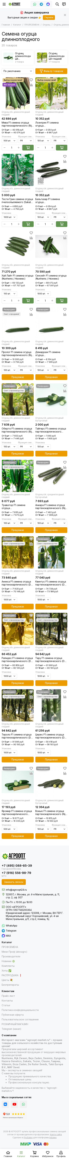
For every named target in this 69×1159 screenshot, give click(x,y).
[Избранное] (31, 79)
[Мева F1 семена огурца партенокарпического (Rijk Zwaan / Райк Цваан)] (18, 93)
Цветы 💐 (7, 980)
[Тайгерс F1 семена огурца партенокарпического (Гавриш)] (51, 399)
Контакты (7, 1000)
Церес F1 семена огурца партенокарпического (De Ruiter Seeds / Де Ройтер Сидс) (50, 736)
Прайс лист (8, 995)
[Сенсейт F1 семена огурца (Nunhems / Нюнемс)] (51, 246)
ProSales (28, 1137)
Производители (11, 956)
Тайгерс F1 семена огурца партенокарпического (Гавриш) (50, 430)
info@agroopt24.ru (16, 889)
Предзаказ (17, 377)
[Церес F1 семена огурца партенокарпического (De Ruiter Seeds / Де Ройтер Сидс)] (51, 705)
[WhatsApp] (34, 4)
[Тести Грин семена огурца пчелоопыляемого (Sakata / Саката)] (18, 170)
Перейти (49, 17)
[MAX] (48, 4)
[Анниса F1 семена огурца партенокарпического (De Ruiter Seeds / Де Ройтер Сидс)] (18, 552)
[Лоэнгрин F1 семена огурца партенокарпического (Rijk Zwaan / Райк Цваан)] (51, 93)
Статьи (6, 1005)
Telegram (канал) (11, 1028)
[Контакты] (64, 4)
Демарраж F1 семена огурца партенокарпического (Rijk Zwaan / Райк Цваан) (51, 354)
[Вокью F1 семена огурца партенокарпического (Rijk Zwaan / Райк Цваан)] (51, 782)
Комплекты (8, 965)
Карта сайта (56, 1134)
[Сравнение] (31, 84)
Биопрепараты (10, 984)
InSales (53, 1137)
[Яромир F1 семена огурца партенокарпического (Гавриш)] (18, 782)
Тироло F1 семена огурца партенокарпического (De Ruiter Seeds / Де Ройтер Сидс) (17, 736)
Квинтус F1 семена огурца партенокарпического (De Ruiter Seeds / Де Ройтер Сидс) (50, 583)
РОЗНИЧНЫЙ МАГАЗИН (15, 1024)
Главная (6, 24)
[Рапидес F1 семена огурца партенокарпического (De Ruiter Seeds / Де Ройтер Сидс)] (18, 629)
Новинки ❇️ (8, 961)
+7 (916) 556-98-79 (16, 873)
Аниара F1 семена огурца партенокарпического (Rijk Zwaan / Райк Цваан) (51, 507)
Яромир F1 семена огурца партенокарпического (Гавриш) (17, 813)
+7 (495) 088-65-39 (17, 865)
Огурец (46, 24)
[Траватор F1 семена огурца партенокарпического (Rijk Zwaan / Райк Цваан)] (18, 476)
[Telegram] (41, 4)
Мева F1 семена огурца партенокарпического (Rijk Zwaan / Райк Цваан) (17, 124)
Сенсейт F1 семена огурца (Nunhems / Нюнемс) (50, 277)
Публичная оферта (13, 1014)
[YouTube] (14, 1104)
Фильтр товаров (53, 71)
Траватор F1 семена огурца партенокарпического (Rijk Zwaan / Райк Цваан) (17, 507)
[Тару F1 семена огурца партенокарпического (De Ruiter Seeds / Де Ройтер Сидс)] (51, 629)
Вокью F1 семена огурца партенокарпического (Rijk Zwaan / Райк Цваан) (51, 813)
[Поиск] (57, 4)
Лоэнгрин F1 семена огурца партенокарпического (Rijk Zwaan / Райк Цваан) (51, 124)
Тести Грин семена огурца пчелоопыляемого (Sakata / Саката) (18, 201)
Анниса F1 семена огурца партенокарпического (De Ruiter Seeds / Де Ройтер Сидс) (17, 583)
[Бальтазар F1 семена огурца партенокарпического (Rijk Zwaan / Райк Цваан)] (51, 170)
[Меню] (4, 4)
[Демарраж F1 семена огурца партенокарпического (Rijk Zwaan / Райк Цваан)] (51, 323)
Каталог (17, 24)
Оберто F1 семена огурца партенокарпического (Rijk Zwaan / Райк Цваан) (17, 430)
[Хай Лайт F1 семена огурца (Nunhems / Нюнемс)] (18, 246)
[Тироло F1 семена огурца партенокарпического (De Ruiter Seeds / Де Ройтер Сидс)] (18, 705)
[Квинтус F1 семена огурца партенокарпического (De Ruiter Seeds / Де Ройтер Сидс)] (51, 552)
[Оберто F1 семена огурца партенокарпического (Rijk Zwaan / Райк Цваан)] (18, 399)
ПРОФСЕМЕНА (31, 24)
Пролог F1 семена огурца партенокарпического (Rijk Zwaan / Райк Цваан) (17, 354)
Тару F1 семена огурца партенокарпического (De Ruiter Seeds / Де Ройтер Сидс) (50, 660)
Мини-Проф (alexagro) (14, 951)
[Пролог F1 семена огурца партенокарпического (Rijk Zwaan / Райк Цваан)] (18, 323)
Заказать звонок (13, 881)
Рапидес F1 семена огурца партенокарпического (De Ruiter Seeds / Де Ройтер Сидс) (17, 660)
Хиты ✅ (6, 970)
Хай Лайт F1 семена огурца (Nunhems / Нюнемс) (17, 277)
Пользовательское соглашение (20, 1019)
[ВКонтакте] (5, 1104)
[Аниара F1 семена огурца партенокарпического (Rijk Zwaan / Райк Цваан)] (51, 476)
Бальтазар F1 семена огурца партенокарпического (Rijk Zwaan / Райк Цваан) (51, 201)
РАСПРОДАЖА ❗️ (12, 975)
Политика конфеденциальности (20, 1010)
